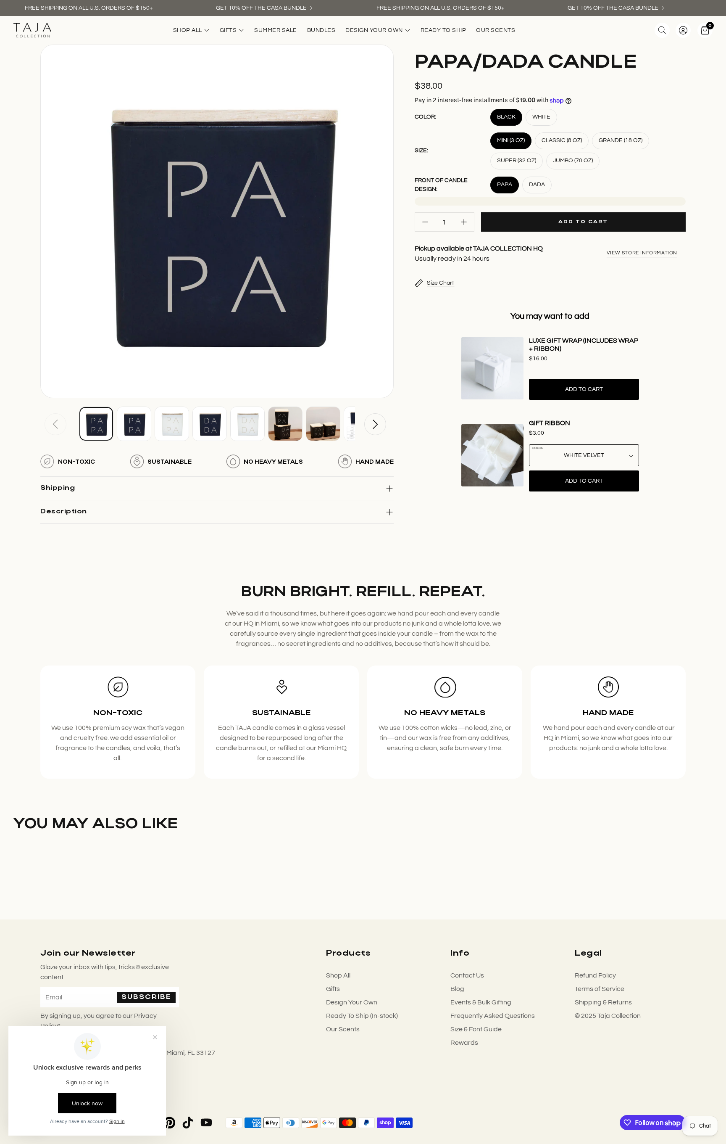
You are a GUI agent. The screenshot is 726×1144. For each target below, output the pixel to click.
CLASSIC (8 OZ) (562, 140)
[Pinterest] (169, 1122)
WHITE (541, 117)
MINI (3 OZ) (511, 140)
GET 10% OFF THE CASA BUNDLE (261, 8)
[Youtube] (206, 1122)
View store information (642, 253)
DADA (537, 185)
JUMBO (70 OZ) (573, 161)
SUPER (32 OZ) (516, 161)
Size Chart (440, 283)
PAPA (504, 185)
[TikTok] (188, 1122)
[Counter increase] (463, 222)
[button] (662, 30)
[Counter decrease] (425, 222)
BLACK (506, 117)
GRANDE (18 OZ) (620, 140)
